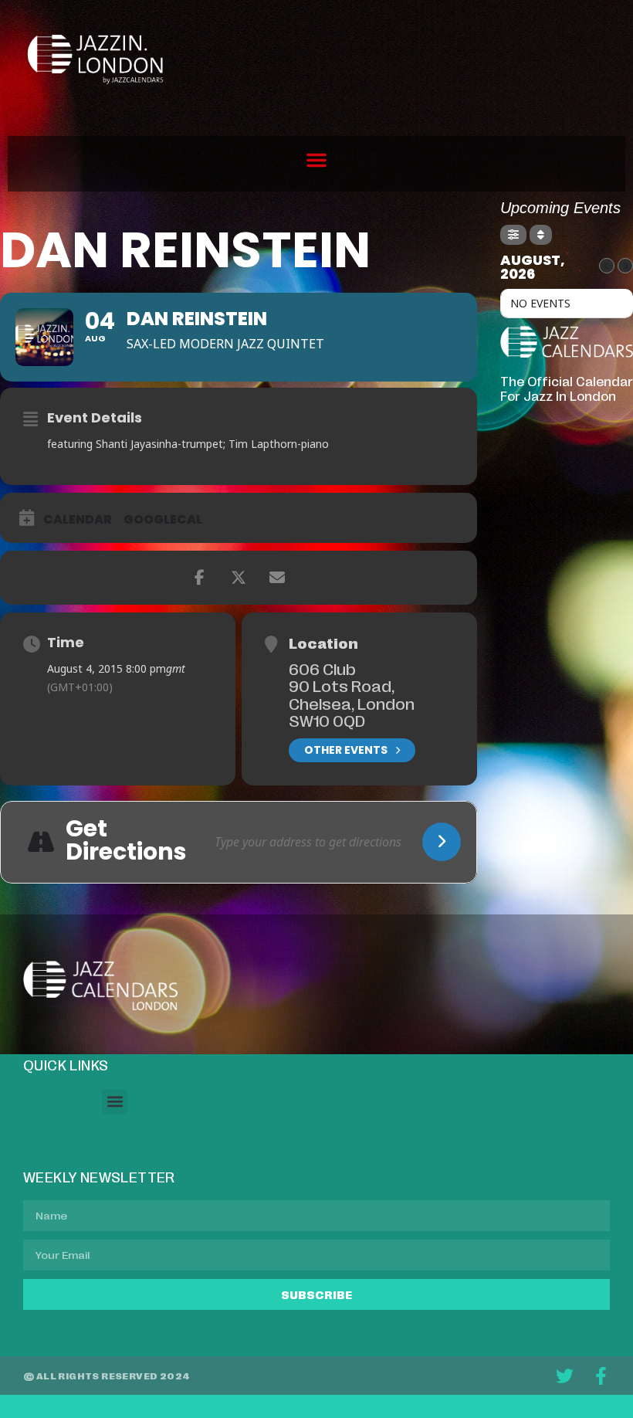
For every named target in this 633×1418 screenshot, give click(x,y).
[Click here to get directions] (441, 842)
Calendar (77, 520)
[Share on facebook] (200, 577)
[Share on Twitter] (238, 577)
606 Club (322, 668)
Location (323, 643)
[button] (316, 160)
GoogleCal (163, 520)
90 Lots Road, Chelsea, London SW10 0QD (352, 702)
